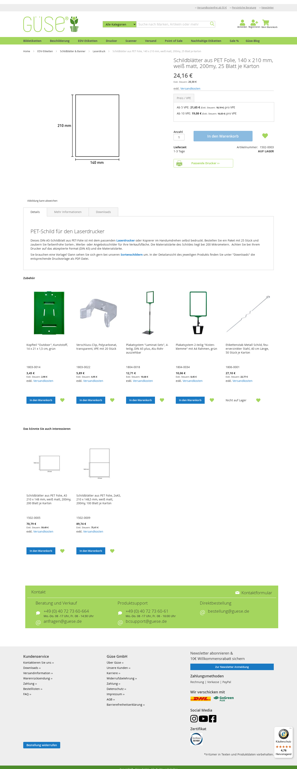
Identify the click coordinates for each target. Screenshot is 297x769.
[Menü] (290, 729)
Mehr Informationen (68, 212)
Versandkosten (190, 88)
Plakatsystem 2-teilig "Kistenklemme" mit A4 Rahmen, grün (196, 347)
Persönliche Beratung (244, 7)
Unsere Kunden (117, 668)
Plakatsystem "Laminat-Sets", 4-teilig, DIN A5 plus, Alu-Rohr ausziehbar (147, 348)
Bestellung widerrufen (41, 745)
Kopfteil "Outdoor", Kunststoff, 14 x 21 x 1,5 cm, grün (47, 347)
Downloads (103, 212)
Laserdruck (99, 51)
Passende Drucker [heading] (203, 163)
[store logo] (50, 24)
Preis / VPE (184, 98)
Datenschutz (115, 689)
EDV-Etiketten (45, 51)
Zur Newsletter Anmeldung (232, 667)
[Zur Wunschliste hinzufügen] (60, 400)
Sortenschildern (132, 254)
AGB (109, 699)
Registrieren (254, 27)
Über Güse (114, 662)
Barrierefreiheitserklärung (124, 705)
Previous (18, 349)
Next (279, 349)
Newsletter (267, 7)
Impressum (114, 694)
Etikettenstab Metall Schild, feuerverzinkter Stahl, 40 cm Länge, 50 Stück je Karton (247, 348)
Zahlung (28, 683)
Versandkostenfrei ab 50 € (212, 7)
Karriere (112, 673)
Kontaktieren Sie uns (37, 662)
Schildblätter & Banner (73, 51)
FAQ (26, 694)
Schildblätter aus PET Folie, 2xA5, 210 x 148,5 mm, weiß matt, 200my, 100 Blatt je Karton (98, 499)
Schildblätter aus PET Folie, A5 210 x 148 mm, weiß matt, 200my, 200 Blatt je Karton (48, 499)
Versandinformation (36, 673)
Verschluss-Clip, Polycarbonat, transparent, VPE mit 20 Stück (96, 347)
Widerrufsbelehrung (120, 678)
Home (27, 51)
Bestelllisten (31, 689)
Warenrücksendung (36, 678)
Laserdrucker (126, 240)
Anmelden (242, 27)
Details (35, 212)
